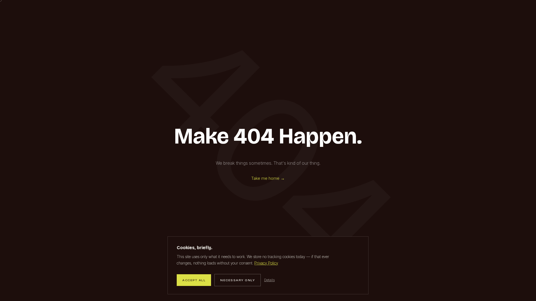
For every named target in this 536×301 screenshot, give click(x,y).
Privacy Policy (266, 263)
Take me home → (268, 178)
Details (269, 280)
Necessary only (237, 280)
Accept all (193, 280)
